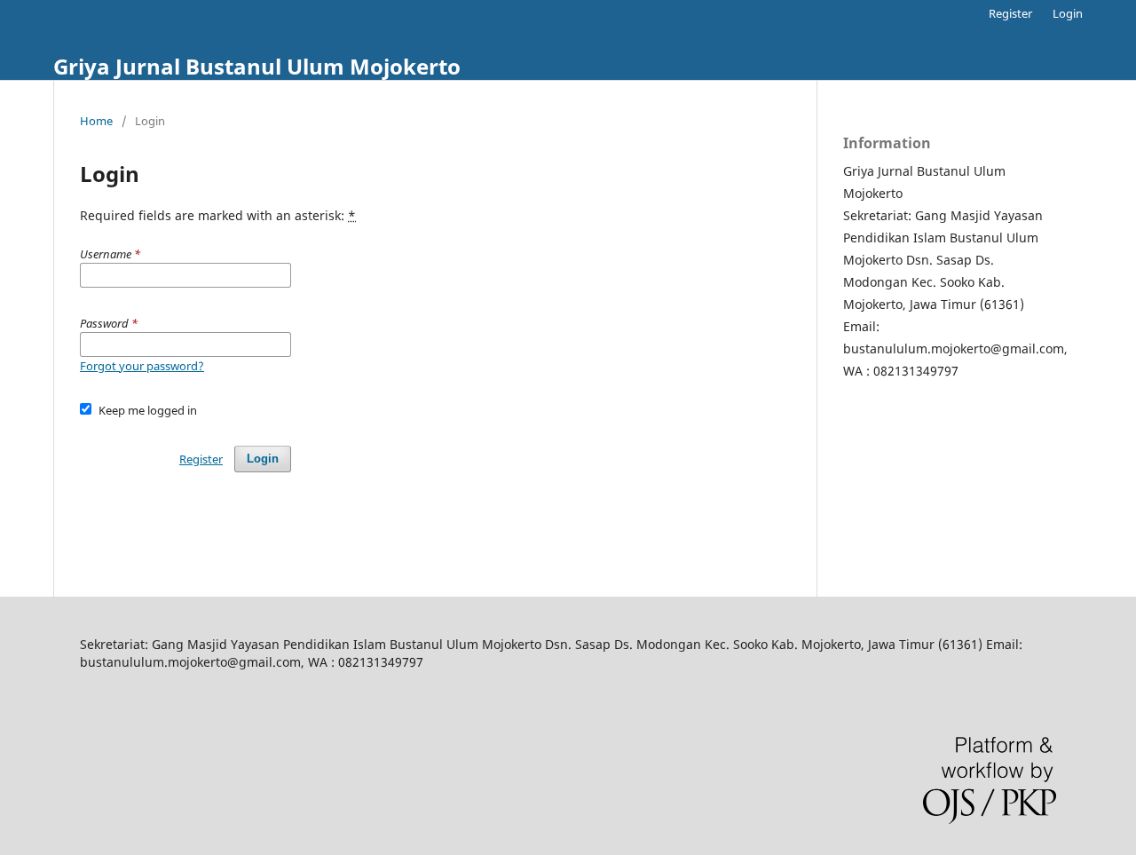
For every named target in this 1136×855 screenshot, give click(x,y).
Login (1068, 13)
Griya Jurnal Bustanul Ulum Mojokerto (257, 66)
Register (1010, 13)
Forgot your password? (142, 366)
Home (96, 121)
